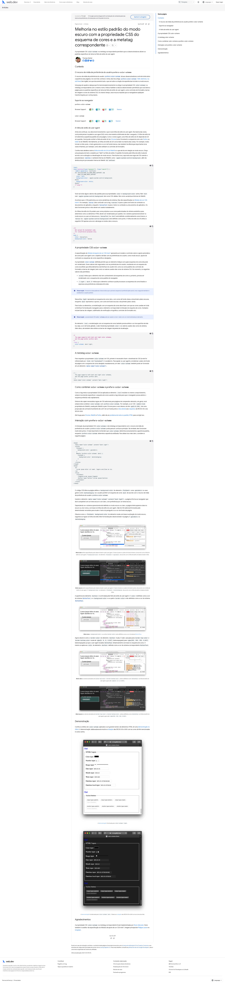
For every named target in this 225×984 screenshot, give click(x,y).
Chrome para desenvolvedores (121, 964)
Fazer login (219, 2)
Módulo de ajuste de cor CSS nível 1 (99, 253)
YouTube (171, 966)
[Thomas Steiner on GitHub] (83, 61)
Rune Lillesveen (139, 925)
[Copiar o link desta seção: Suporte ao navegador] (94, 101)
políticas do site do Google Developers (138, 947)
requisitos (132, 409)
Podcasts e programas (119, 972)
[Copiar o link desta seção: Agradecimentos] (92, 920)
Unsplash (78, 930)
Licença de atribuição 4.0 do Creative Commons (136, 945)
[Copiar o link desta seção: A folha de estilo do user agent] (101, 128)
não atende (122, 409)
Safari (77, 142)
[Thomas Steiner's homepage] (93, 61)
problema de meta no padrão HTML (121, 415)
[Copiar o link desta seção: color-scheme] (85, 116)
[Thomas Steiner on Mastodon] (88, 61)
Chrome (113, 139)
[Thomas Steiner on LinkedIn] (86, 61)
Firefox (145, 139)
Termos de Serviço (7, 980)
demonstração (102, 823)
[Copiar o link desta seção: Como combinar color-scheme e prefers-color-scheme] (130, 387)
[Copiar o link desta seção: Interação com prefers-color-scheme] (113, 421)
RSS (170, 972)
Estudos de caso (87, 2)
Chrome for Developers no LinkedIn (178, 969)
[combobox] (186, 2)
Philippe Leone (142, 927)
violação (110, 729)
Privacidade (17, 980)
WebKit (93, 415)
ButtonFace (138, 634)
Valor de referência (49, 2)
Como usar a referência (65, 2)
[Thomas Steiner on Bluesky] (91, 61)
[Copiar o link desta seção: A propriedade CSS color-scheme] (108, 248)
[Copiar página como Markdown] (112, 45)
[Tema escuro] (150, 165)
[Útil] (146, 24)
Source (119, 109)
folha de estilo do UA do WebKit (105, 150)
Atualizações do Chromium (120, 966)
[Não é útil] (148, 24)
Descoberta (37, 2)
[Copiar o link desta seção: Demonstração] (90, 721)
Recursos (26, 2)
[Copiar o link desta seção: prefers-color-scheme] (91, 104)
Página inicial (78, 24)
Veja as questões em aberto (65, 966)
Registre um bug (62, 964)
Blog (78, 2)
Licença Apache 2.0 (105, 947)
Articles (5, 8)
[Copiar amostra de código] (152, 165)
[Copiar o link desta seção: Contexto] (85, 67)
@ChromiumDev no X (175, 964)
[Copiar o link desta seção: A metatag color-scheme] (100, 353)
